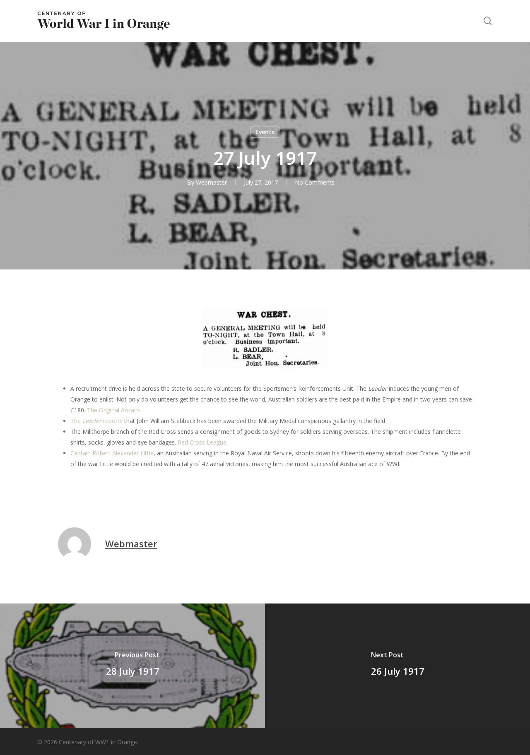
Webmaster (211, 182)
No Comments (315, 182)
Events (265, 132)
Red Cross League (202, 442)
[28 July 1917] (132, 666)
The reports (96, 421)
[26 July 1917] (397, 666)
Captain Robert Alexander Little (112, 453)
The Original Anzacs (113, 410)
